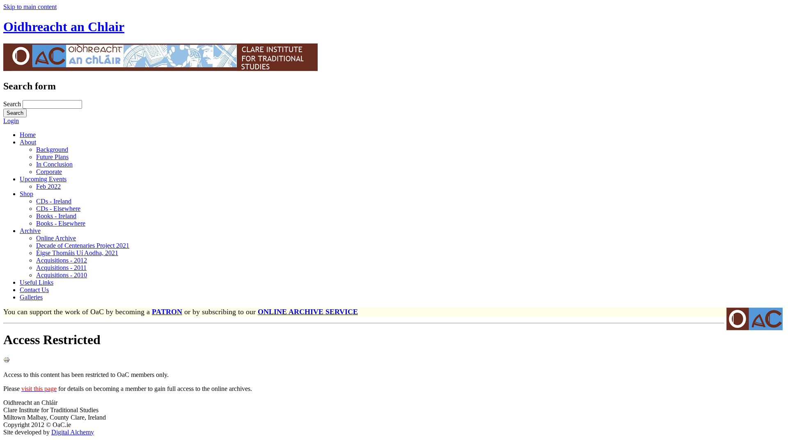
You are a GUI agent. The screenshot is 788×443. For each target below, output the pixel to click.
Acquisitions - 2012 (61, 260)
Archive (30, 230)
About (28, 142)
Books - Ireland (56, 215)
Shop (26, 193)
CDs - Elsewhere (58, 208)
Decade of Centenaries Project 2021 (82, 245)
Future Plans (52, 156)
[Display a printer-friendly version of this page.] (6, 360)
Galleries (31, 297)
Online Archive (56, 238)
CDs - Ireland (53, 201)
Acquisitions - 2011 (61, 267)
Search (13, 103)
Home (28, 134)
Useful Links (36, 282)
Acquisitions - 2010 (61, 275)
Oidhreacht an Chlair (63, 26)
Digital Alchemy (72, 432)
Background (52, 149)
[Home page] (160, 68)
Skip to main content (30, 6)
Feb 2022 (48, 186)
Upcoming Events (43, 179)
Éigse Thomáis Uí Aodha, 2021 (77, 252)
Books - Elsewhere (60, 223)
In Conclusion (54, 164)
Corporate (49, 171)
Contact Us (34, 289)
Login (11, 120)
